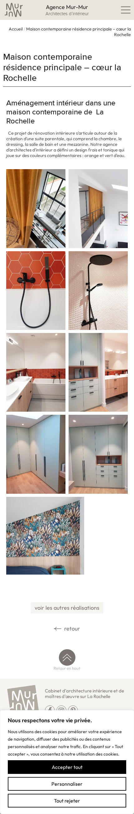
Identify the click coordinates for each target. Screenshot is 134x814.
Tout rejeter (67, 801)
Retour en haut (67, 668)
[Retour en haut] (67, 657)
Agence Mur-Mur (67, 7)
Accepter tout (67, 767)
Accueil (16, 29)
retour (71, 628)
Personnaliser (67, 784)
